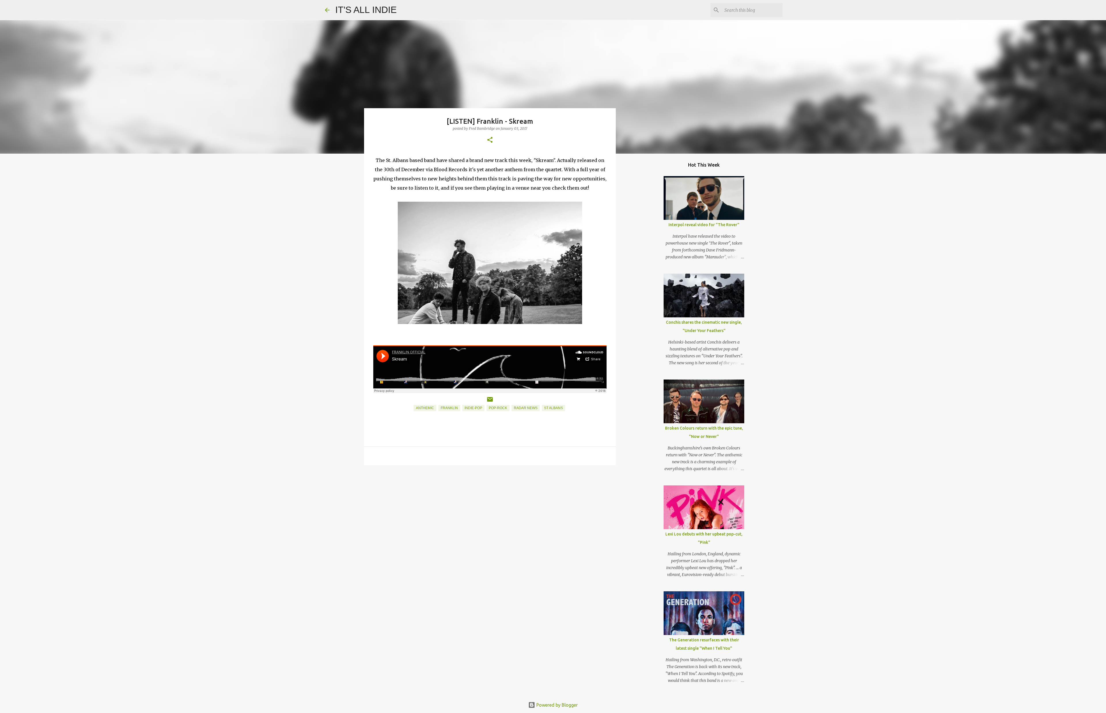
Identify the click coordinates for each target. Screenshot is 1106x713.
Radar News (525, 408)
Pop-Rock (498, 408)
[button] (489, 140)
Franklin (449, 408)
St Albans (553, 408)
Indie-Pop (473, 408)
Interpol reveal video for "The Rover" (703, 224)
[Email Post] (489, 402)
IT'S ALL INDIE (366, 10)
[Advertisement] (490, 514)
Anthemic (425, 408)
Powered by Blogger (556, 705)
